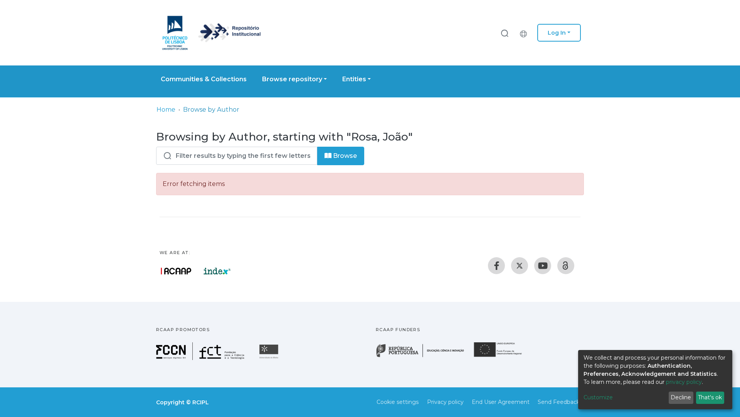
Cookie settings (398, 402)
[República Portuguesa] (424, 356)
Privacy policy (445, 402)
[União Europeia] (502, 356)
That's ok (710, 397)
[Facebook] (496, 265)
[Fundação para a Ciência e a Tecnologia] (201, 358)
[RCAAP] (565, 265)
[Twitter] (519, 265)
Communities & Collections (204, 79)
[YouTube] (542, 265)
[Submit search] (504, 33)
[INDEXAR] (217, 271)
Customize (598, 397)
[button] (525, 32)
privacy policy (684, 381)
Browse (344, 155)
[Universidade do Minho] (269, 358)
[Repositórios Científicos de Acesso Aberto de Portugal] (176, 271)
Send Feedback (559, 402)
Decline (681, 397)
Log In (557, 32)
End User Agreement (501, 402)
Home (165, 109)
